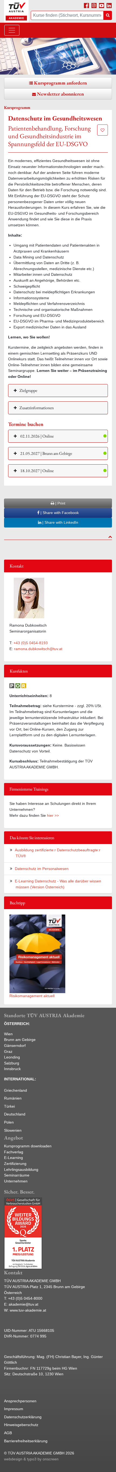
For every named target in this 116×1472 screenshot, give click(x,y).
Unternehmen (16, 1181)
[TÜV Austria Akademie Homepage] (16, 11)
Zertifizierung (15, 1163)
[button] (58, 436)
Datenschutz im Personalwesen (42, 868)
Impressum (13, 1409)
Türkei (9, 1106)
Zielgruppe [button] (28, 390)
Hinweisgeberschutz (21, 1425)
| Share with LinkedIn (59, 522)
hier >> (53, 815)
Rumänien (13, 1098)
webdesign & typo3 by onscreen (31, 1459)
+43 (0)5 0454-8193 (30, 643)
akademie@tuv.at (23, 1304)
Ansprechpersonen (20, 1401)
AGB (8, 1433)
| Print (59, 503)
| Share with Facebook (59, 512)
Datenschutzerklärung (23, 1417)
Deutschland (14, 1114)
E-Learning (13, 1157)
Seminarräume (16, 1175)
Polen (9, 1122)
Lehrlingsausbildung (21, 1169)
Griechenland (15, 1090)
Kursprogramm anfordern (60, 83)
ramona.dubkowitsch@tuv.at (38, 649)
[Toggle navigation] (11, 30)
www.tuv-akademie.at (28, 1310)
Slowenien (13, 1130)
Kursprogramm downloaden (28, 1146)
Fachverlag (13, 1152)
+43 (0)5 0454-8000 (25, 1298)
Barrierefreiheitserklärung (25, 1441)
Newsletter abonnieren (60, 94)
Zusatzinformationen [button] (36, 408)
